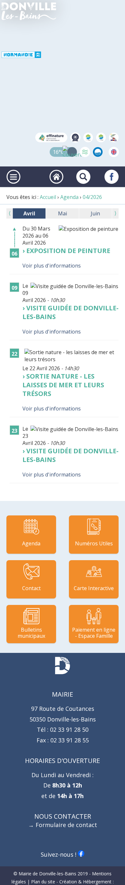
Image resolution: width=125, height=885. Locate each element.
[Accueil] (29, 11)
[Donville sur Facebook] (111, 177)
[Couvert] (72, 152)
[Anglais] (114, 152)
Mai (62, 213)
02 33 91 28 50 (68, 729)
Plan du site (43, 882)
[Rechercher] (83, 177)
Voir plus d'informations (51, 265)
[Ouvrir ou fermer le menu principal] (13, 177)
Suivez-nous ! (59, 854)
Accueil (48, 197)
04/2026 (92, 197)
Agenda (69, 197)
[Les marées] (85, 152)
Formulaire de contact (66, 825)
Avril (29, 213)
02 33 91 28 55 (69, 740)
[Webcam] (75, 137)
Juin (95, 213)
